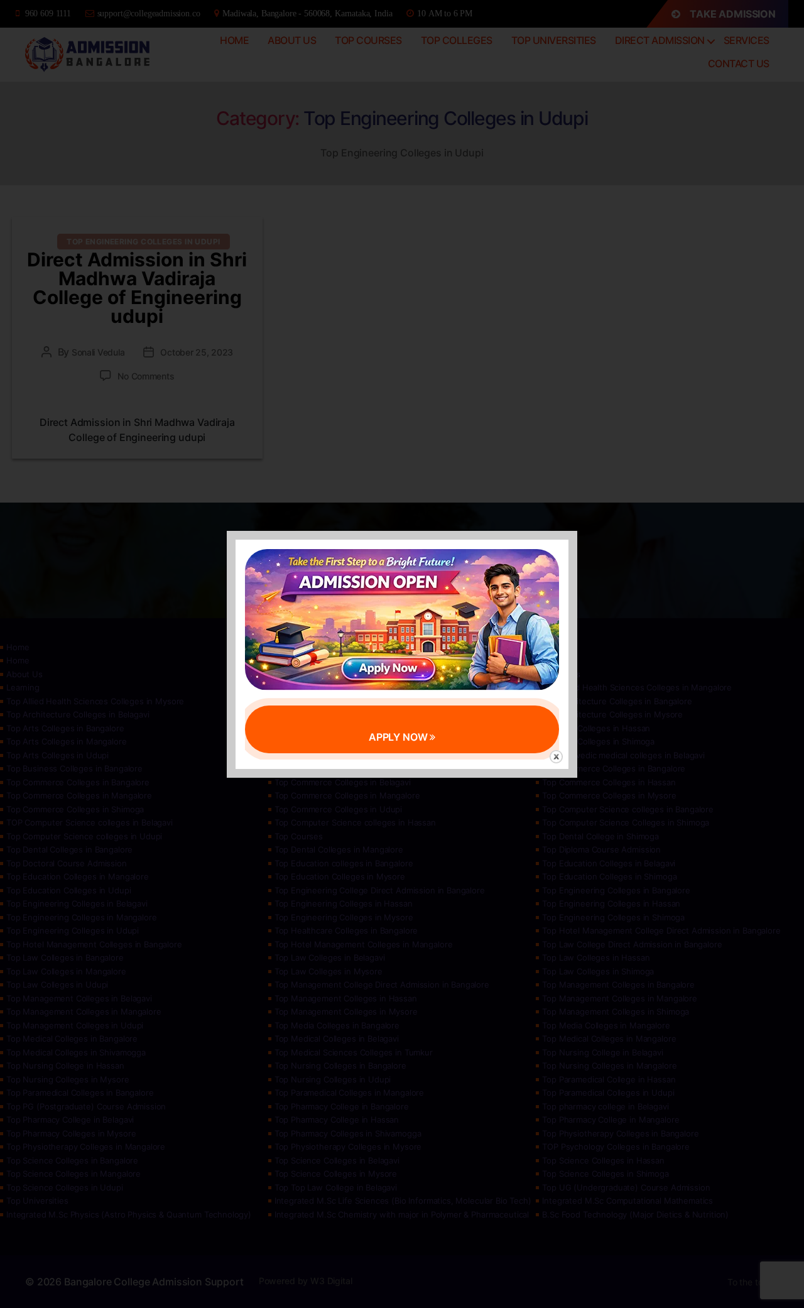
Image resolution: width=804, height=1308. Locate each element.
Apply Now (399, 737)
